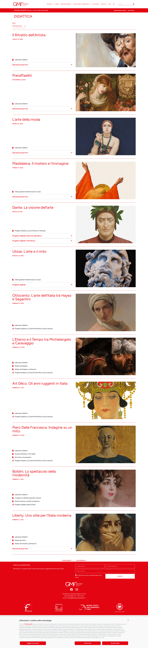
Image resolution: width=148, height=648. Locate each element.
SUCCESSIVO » (81, 560)
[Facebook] (71, 589)
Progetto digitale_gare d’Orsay (25, 505)
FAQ (110, 4)
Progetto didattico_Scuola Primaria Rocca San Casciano (34, 329)
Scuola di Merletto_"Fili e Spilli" (25, 454)
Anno (14, 23)
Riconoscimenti (66, 4)
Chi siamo (95, 4)
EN (114, 4)
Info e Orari (131, 10)
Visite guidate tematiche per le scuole (28, 192)
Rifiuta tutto (87, 643)
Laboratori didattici (21, 60)
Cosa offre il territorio (81, 4)
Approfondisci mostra (120, 10)
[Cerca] (133, 4)
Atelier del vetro (20, 540)
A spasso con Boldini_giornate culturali (28, 498)
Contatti (104, 4)
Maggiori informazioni (33, 643)
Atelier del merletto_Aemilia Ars (25, 544)
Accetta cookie (115, 643)
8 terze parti (28, 624)
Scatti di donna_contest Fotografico (27, 501)
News (57, 4)
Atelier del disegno (21, 366)
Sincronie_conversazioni (23, 457)
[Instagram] (77, 589)
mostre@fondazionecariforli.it (76, 598)
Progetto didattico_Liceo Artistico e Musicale (30, 231)
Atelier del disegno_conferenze (25, 369)
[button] (128, 620)
